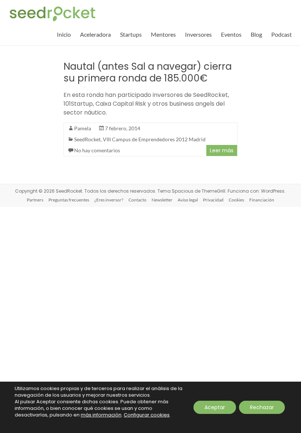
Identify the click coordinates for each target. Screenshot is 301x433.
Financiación (261, 200)
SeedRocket (87, 139)
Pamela (82, 128)
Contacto (137, 200)
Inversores (198, 34)
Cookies (236, 200)
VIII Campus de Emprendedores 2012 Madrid (154, 139)
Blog (256, 34)
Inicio (64, 34)
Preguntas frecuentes (68, 200)
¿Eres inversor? (108, 200)
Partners (35, 200)
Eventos (231, 34)
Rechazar (262, 407)
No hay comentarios (97, 150)
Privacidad (213, 200)
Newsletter (162, 200)
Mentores (163, 34)
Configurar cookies (147, 415)
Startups (131, 34)
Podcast (281, 34)
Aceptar (214, 407)
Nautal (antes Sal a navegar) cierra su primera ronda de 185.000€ (148, 72)
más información (101, 414)
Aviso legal (188, 200)
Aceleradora (95, 34)
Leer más (221, 150)
